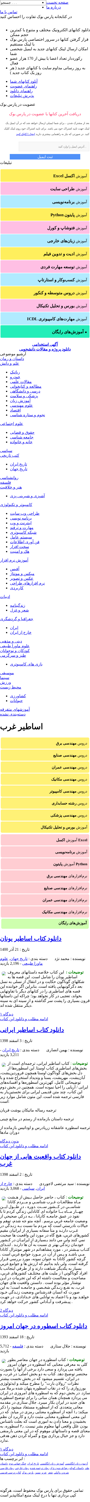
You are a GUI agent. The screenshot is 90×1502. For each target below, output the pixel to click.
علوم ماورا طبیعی (15, 646)
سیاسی (6, 450)
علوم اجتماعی (11, 424)
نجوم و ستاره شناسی (27, 415)
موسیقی (7, 673)
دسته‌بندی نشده (13, 714)
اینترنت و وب (21, 523)
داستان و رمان (12, 358)
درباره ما (53, 7)
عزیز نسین (40, 1472)
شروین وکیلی (61, 1472)
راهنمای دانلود (21, 91)
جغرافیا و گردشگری (16, 619)
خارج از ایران (21, 632)
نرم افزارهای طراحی (27, 583)
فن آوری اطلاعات (25, 542)
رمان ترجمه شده (39, 1468)
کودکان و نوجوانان (15, 650)
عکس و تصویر (22, 578)
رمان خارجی (22, 1468)
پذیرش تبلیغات (22, 96)
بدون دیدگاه (9, 1141)
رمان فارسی (7, 1468)
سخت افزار (19, 546)
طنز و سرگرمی (13, 655)
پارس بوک (28, 1472)
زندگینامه (17, 605)
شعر (50, 1472)
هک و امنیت (19, 551)
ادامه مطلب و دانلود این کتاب (24, 1019)
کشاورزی (18, 696)
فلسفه (5, 482)
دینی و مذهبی (11, 641)
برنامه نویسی (21, 518)
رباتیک (15, 372)
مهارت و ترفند (22, 528)
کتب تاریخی (9, 455)
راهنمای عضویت (23, 86)
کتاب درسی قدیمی (10, 1472)
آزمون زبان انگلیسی (76, 1463)
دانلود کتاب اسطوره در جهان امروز (43, 1326)
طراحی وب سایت (25, 513)
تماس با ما (8, 12)
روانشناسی (9, 478)
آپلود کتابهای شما (24, 81)
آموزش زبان (20, 400)
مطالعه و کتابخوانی (26, 386)
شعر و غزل (19, 610)
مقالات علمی (21, 382)
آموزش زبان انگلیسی (52, 1463)
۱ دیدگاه (6, 1014)
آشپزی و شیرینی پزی (27, 496)
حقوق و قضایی (22, 432)
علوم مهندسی (21, 405)
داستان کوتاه (77, 1468)
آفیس (14, 569)
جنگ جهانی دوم (17, 1463)
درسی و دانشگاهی (25, 391)
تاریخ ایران (18, 464)
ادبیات (5, 596)
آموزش (70, 176)
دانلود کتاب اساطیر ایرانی (32, 1029)
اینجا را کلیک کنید (25, 134)
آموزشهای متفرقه (15, 709)
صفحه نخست (57, 2)
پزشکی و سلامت (24, 396)
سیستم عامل (21, 537)
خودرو (15, 377)
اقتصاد (15, 410)
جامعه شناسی (22, 437)
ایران (14, 628)
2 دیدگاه (6, 1310)
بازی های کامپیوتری (26, 664)
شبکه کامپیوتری (23, 532)
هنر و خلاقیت (11, 487)
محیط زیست (10, 687)
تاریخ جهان (18, 469)
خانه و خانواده (21, 442)
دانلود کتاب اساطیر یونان (31, 938)
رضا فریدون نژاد (59, 1468)
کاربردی (17, 588)
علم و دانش (9, 363)
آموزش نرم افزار (14, 560)
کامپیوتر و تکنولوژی (16, 504)
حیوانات (16, 700)
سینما (4, 678)
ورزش (5, 682)
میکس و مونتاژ (22, 574)
